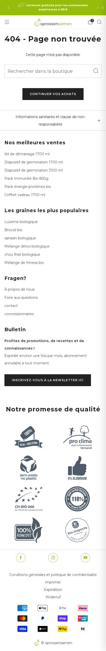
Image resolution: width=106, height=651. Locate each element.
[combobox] (53, 71)
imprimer (53, 582)
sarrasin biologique (20, 238)
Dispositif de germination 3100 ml (33, 170)
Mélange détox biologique (27, 246)
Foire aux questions (21, 297)
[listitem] (53, 7)
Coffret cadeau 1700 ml (24, 195)
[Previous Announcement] (8, 8)
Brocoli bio (13, 230)
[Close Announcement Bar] (103, 7)
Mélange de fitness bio (24, 262)
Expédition (53, 589)
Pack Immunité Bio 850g (26, 178)
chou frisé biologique (22, 254)
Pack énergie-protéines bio (27, 186)
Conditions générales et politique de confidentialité (53, 575)
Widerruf (53, 597)
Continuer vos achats (53, 94)
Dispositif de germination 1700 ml (33, 162)
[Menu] (6, 22)
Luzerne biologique (21, 222)
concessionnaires (19, 314)
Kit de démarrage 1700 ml (27, 154)
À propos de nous (19, 289)
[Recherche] (99, 21)
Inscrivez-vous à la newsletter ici (48, 380)
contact (11, 305)
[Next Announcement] (98, 8)
